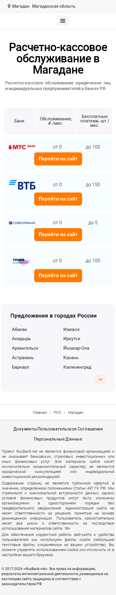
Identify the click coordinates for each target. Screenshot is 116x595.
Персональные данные (58, 439)
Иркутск (71, 338)
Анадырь (21, 338)
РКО (57, 412)
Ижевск (71, 329)
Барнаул (20, 367)
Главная (40, 412)
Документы (25, 429)
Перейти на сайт (58, 158)
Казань (71, 357)
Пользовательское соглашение (70, 429)
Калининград (77, 367)
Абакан (19, 329)
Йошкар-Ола (76, 348)
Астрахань (23, 357)
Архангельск (25, 348)
